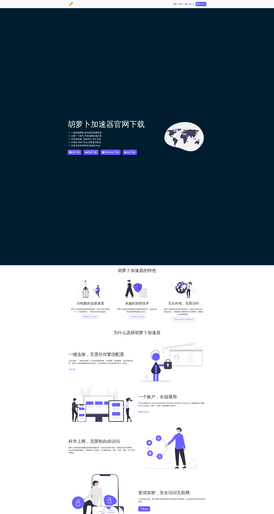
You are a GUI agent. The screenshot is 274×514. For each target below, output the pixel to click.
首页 (175, 4)
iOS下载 (76, 152)
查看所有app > (144, 411)
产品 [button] (180, 4)
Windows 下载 (112, 152)
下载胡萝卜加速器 (137, 317)
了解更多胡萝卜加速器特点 (183, 319)
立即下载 (71, 369)
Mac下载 (131, 152)
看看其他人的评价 (90, 317)
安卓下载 (92, 152)
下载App (144, 508)
